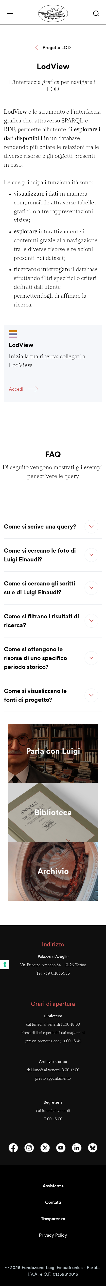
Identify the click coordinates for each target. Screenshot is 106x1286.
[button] (96, 13)
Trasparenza (53, 1218)
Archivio (53, 871)
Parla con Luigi (53, 751)
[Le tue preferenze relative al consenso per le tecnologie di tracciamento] (4, 964)
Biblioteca (53, 812)
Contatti (53, 1202)
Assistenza (53, 1185)
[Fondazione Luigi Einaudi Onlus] (53, 13)
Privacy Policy (53, 1235)
